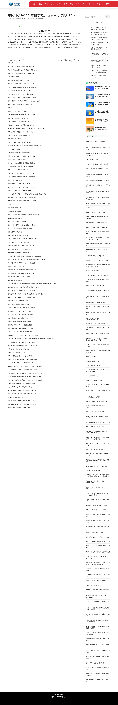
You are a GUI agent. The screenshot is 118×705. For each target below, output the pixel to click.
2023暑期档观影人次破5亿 (15, 218)
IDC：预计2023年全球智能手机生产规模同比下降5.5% (22, 345)
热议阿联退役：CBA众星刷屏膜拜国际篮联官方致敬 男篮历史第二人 (26, 146)
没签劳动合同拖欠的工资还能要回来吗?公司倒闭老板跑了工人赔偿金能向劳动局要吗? (102, 128)
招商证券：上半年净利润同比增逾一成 (18, 242)
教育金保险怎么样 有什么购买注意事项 (18, 304)
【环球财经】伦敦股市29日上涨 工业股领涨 (20, 142)
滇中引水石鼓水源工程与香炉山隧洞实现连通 (20, 332)
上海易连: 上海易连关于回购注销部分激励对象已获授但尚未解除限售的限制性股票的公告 (32, 283)
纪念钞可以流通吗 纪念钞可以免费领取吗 (19, 152)
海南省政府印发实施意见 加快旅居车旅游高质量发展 (22, 97)
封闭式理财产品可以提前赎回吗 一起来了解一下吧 (21, 311)
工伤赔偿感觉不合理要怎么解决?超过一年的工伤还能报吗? (102, 95)
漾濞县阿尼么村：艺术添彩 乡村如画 (18, 170)
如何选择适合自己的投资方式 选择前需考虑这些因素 (22, 404)
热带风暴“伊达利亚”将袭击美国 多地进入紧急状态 (21, 328)
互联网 (91, 4)
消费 (59, 4)
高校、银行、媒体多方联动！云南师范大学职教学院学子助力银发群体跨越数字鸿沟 (30, 338)
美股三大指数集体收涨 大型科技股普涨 (18, 121)
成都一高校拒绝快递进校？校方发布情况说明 (20, 249)
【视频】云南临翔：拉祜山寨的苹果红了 (19, 349)
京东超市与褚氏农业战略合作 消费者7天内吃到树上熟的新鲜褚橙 (25, 294)
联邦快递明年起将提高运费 (15, 232)
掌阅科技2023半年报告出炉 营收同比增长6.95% (21, 66)
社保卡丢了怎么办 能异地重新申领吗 (18, 318)
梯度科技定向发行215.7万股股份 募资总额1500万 (21, 245)
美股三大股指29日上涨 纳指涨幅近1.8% (18, 118)
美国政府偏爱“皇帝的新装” (15, 180)
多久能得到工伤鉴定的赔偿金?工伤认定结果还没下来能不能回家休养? (102, 103)
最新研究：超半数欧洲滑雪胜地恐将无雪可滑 (20, 325)
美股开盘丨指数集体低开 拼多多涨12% (18, 235)
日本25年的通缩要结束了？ (15, 77)
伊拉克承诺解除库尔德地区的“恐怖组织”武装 (20, 104)
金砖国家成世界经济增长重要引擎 (17, 139)
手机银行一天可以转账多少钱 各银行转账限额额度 (21, 156)
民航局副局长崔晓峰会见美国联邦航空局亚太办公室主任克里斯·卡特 (26, 256)
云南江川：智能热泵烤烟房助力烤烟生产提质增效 (21, 307)
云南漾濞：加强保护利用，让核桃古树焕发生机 (20, 363)
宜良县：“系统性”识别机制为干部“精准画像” (20, 190)
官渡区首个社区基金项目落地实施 (17, 159)
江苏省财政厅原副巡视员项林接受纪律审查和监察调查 (22, 370)
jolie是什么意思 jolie (13, 204)
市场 (65, 4)
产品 (84, 4)
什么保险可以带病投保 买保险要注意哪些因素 (20, 314)
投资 (107, 4)
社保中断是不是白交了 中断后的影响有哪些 (19, 321)
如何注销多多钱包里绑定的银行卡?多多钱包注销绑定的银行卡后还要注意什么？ (102, 120)
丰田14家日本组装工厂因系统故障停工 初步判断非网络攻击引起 (25, 373)
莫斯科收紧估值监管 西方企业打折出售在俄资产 (21, 356)
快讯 (33, 4)
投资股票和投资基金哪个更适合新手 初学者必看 (21, 401)
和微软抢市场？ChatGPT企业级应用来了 (19, 276)
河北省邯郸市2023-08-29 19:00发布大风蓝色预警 (21, 263)
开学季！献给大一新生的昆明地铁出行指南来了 (20, 228)
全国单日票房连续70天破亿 (15, 211)
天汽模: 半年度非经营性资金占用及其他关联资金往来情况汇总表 (25, 366)
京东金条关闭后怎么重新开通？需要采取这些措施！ (22, 163)
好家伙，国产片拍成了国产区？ (16, 352)
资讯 (40, 4)
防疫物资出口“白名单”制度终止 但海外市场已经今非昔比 (23, 335)
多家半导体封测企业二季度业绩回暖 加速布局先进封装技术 (24, 101)
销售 (77, 4)
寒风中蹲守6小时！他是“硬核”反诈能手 (18, 301)
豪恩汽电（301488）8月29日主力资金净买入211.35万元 (23, 73)
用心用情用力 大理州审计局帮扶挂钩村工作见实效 (21, 342)
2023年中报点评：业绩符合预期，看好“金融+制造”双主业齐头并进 (26, 128)
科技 (98, 4)
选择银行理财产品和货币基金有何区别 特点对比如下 (22, 394)
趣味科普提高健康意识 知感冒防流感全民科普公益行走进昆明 (24, 376)
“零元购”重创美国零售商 (14, 208)
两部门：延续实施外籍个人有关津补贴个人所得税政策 (22, 70)
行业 (46, 4)
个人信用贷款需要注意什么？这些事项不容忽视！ (21, 166)
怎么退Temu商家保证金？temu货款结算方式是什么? (102, 112)
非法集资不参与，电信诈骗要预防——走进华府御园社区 (23, 290)
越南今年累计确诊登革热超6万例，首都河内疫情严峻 (22, 87)
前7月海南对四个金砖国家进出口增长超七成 (20, 80)
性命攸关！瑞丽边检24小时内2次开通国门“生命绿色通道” (23, 359)
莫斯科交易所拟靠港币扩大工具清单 (17, 111)
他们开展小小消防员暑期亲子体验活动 (18, 252)
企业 (52, 4)
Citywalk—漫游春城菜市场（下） (17, 280)
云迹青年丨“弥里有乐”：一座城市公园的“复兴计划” (21, 225)
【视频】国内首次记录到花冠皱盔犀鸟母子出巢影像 (22, 239)
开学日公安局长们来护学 (14, 149)
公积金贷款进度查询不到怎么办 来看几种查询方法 (21, 297)
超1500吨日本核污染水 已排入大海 (17, 397)
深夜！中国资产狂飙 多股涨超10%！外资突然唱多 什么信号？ (24, 214)
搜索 (107, 16)
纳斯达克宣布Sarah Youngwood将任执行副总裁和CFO (23, 115)
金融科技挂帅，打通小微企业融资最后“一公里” (20, 135)
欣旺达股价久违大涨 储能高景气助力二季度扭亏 (21, 273)
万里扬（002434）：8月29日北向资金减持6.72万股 (22, 197)
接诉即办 (10, 108)
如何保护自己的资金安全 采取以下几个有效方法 (21, 387)
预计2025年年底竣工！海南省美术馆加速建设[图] (21, 125)
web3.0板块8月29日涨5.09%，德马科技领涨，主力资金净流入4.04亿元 (27, 194)
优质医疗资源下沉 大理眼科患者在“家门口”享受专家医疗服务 (24, 287)
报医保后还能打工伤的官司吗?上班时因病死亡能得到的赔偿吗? (102, 87)
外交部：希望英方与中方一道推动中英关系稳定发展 (22, 390)
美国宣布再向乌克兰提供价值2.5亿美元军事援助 (21, 187)
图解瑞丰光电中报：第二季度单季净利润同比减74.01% (23, 201)
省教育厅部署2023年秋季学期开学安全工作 (19, 90)
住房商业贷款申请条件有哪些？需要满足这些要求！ (22, 177)
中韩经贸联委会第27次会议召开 (16, 266)
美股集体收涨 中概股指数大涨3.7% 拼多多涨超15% (22, 132)
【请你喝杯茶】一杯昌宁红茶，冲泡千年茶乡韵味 (21, 383)
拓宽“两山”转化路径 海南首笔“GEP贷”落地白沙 (20, 94)
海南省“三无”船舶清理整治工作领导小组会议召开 (21, 84)
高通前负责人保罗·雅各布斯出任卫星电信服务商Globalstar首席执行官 (26, 259)
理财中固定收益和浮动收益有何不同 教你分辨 (20, 407)
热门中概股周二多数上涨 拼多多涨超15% (19, 183)
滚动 (71, 4)
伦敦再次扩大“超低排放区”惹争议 (17, 221)
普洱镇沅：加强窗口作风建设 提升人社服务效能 (21, 173)
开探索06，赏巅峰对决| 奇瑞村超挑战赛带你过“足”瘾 (22, 270)
